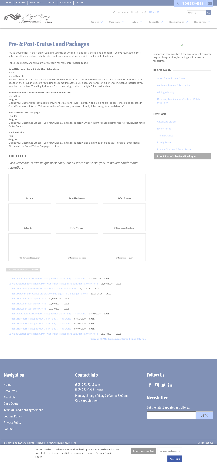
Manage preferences (170, 450)
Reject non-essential (143, 450)
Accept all (175, 458)
